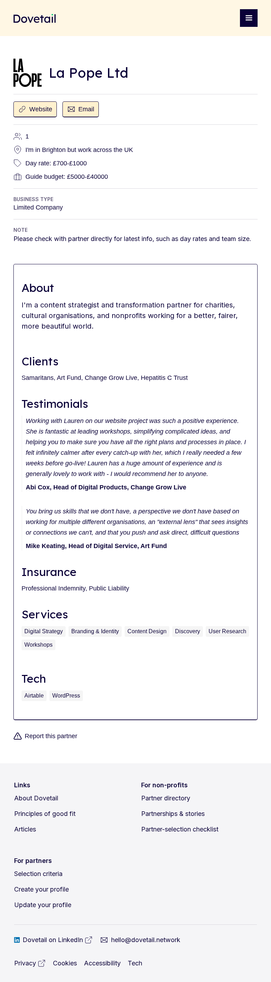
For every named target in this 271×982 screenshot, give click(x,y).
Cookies (65, 963)
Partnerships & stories (173, 813)
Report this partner (51, 736)
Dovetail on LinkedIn (53, 939)
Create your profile (41, 889)
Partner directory (165, 798)
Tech (135, 963)
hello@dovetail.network (145, 939)
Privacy (25, 963)
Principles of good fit (45, 813)
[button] (249, 18)
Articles (25, 829)
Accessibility (102, 963)
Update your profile (42, 905)
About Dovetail (36, 798)
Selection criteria (38, 873)
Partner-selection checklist (179, 829)
